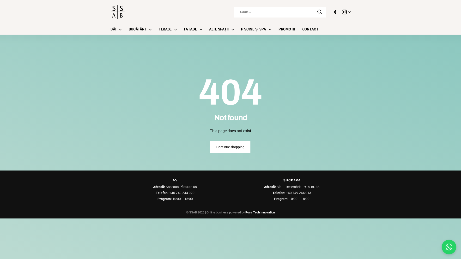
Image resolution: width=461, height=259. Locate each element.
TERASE (165, 29)
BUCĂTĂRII (137, 29)
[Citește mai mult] (346, 12)
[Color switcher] (335, 12)
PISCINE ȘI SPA (253, 29)
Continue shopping (230, 147)
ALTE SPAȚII (218, 29)
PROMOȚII (287, 29)
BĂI (113, 29)
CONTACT (310, 29)
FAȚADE (190, 29)
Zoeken (320, 12)
